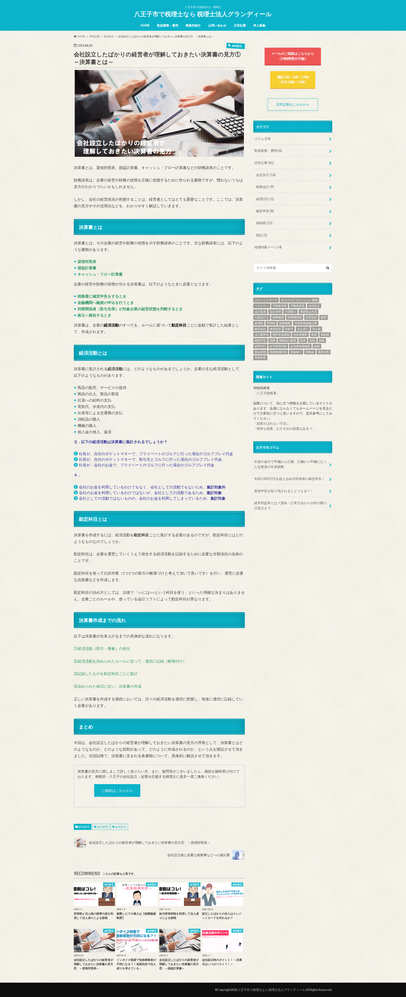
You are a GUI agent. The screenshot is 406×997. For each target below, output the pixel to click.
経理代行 (265, 199)
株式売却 (275, 329)
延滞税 (259, 323)
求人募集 (259, 25)
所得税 (271, 323)
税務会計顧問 (287, 340)
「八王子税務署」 (266, 393)
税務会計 (265, 187)
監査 (314, 334)
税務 (272, 340)
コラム (262, 139)
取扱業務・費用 (167, 25)
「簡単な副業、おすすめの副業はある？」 (284, 428)
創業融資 (278, 317)
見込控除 (260, 352)
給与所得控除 (278, 346)
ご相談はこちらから (117, 790)
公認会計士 (262, 317)
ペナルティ (262, 305)
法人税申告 (262, 334)
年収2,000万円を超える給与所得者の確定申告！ (289, 479)
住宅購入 (290, 311)
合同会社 (311, 317)
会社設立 (84, 826)
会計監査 (260, 311)
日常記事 (240, 25)
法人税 (316, 329)
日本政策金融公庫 (305, 323)
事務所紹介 (193, 25)
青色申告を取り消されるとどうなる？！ (283, 491)
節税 (312, 340)
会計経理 (102, 826)
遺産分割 (323, 352)
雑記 (261, 235)
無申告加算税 (281, 334)
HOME (145, 25)
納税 (321, 340)
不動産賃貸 (297, 305)
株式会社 (260, 329)
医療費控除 (295, 317)
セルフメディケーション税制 (299, 300)
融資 (317, 346)
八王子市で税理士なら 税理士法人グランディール (203, 14)
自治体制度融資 (300, 346)
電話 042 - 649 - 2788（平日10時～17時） (293, 79)
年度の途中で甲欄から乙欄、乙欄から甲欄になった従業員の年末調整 (290, 464)
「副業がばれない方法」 (271, 423)
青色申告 (260, 357)
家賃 (323, 317)
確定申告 (265, 211)
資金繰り (296, 352)
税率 (303, 340)
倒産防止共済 (308, 311)
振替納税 (284, 323)
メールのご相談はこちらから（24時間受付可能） (292, 56)
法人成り (302, 329)
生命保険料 (300, 334)
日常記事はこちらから (294, 104)
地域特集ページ (268, 247)
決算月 (289, 329)
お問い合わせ (217, 25)
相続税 (264, 223)
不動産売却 (280, 305)
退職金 (310, 352)
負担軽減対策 (278, 352)
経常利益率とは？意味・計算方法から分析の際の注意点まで (290, 505)
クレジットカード (266, 300)
